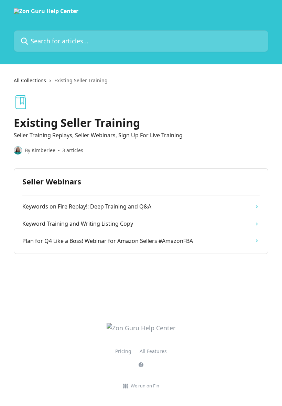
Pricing (123, 351)
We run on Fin (145, 386)
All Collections (30, 80)
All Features (153, 351)
